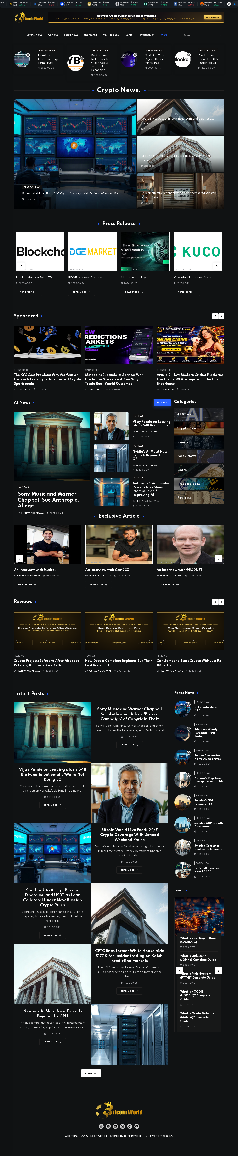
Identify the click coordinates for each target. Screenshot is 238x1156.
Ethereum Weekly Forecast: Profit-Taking (205, 733)
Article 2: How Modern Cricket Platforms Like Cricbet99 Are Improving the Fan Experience (190, 380)
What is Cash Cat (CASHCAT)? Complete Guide (182, 995)
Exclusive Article (78, 562)
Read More (35, 292)
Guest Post (24, 389)
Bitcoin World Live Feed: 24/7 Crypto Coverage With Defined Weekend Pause (72, 193)
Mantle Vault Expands (40, 277)
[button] (21, 266)
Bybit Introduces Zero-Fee (148, 277)
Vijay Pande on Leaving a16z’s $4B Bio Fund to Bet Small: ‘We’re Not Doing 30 (52, 775)
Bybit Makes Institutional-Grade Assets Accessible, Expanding (99, 63)
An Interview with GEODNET (90, 570)
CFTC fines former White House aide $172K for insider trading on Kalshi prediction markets (129, 956)
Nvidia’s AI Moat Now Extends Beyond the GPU (150, 455)
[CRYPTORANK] (235, 3)
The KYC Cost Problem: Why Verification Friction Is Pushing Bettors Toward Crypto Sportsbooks (47, 380)
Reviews (72, 656)
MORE (88, 1073)
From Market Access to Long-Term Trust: (48, 59)
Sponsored (90, 35)
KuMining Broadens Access (96, 277)
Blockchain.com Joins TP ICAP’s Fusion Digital (208, 59)
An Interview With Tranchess (161, 570)
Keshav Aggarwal (32, 513)
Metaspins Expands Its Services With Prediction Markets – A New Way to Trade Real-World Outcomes (114, 380)
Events (128, 35)
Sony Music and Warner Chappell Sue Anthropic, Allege (48, 500)
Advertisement (146, 35)
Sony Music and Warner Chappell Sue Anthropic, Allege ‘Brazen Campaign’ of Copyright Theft (129, 714)
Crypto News (34, 35)
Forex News (71, 35)
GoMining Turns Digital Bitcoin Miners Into (155, 59)
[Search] (221, 35)
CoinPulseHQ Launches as (201, 277)
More (164, 35)
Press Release (110, 35)
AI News (53, 35)
